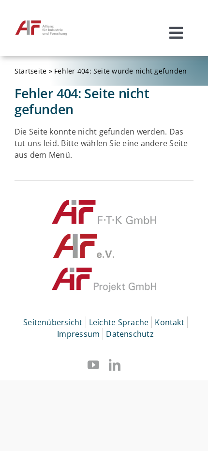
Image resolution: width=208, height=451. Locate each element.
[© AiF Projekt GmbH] (104, 271)
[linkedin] (114, 365)
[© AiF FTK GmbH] (104, 203)
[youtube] (93, 365)
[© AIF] (84, 237)
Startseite (30, 70)
